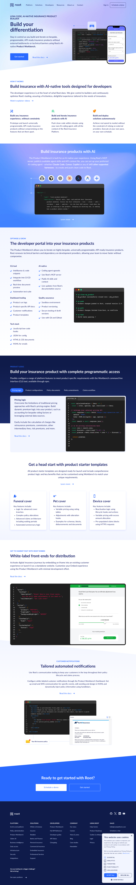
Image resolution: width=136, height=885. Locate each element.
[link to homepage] (15, 5)
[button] (29, 5)
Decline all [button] (125, 875)
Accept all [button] (111, 875)
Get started (19, 57)
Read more (126, 853)
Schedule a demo (118, 5)
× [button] (131, 836)
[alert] (118, 858)
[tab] (16, 390)
